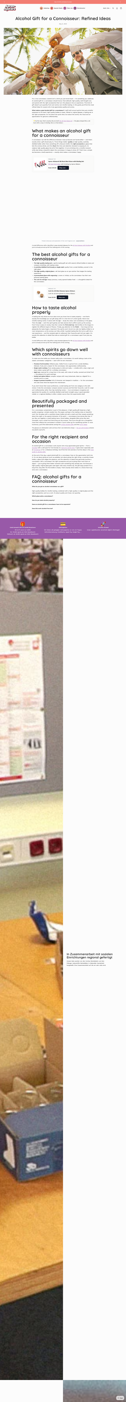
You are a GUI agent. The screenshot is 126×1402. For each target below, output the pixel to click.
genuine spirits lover (68, 447)
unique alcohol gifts (67, 424)
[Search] (113, 8)
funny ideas (83, 424)
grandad (34, 447)
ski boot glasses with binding (81, 245)
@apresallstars (80, 241)
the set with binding (82, 428)
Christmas (37, 450)
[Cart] (121, 8)
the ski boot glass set (65, 121)
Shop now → (63, 168)
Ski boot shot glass (54, 164)
